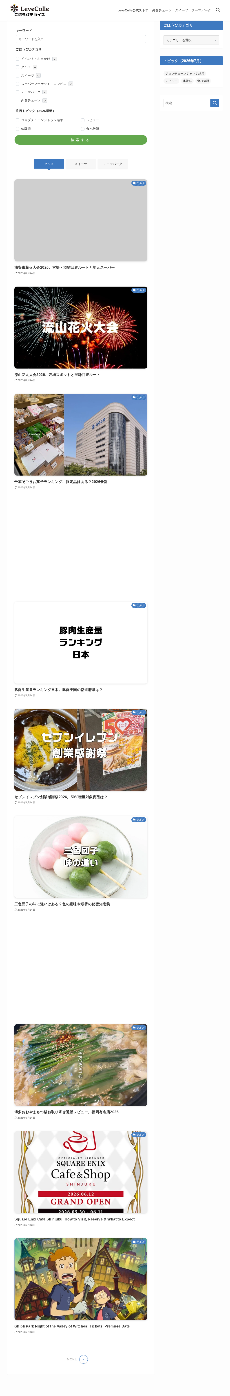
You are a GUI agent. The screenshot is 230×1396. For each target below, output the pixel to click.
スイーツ (27, 75)
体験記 (26, 129)
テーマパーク (30, 92)
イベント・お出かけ (35, 58)
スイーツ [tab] (81, 164)
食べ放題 (92, 129)
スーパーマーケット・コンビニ (43, 84)
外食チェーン (30, 100)
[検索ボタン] (218, 10)
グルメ (26, 67)
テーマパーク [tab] (112, 164)
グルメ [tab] (49, 164)
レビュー (92, 120)
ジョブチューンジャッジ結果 (42, 120)
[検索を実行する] (214, 103)
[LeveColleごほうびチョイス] (29, 10)
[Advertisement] (80, 546)
